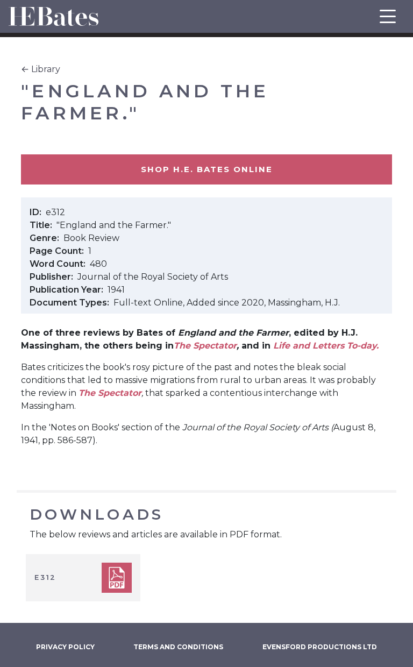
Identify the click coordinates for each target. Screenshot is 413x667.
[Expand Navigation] (388, 16)
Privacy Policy (65, 647)
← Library (40, 69)
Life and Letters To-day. (326, 345)
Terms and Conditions (178, 647)
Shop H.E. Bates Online (207, 169)
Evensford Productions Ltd (319, 647)
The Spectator (205, 345)
